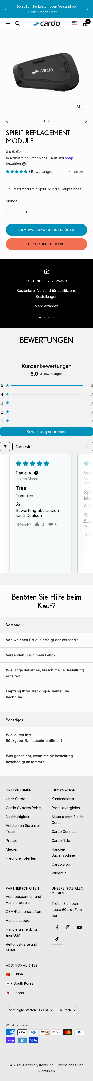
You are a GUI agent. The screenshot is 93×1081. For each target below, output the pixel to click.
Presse (11, 840)
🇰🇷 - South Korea (20, 983)
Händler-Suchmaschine (63, 852)
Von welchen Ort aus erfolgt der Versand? (42, 640)
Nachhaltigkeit (17, 817)
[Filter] (5, 446)
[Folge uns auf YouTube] (79, 927)
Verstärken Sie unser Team (23, 828)
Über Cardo (15, 799)
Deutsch (65, 1010)
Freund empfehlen (21, 858)
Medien (12, 849)
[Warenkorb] (84, 23)
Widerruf (59, 873)
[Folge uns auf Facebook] (57, 927)
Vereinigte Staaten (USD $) (28, 1010)
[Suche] (17, 23)
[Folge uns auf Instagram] (68, 927)
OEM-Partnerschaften (23, 911)
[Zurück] (8, 121)
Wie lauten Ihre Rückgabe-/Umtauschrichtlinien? (34, 738)
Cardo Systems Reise (23, 808)
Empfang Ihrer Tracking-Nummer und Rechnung (38, 694)
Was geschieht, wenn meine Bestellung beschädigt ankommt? (39, 759)
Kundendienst (63, 799)
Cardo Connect (64, 831)
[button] (17, 171)
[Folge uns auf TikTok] (57, 938)
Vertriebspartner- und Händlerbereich (23, 900)
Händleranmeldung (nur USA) (21, 932)
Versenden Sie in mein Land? (31, 655)
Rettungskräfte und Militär (21, 947)
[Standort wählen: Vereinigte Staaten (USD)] (74, 23)
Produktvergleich (66, 808)
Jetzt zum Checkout (46, 244)
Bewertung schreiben (46, 431)
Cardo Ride (61, 840)
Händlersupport (18, 920)
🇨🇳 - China (14, 974)
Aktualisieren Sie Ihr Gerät (68, 820)
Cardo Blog (61, 864)
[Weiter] (85, 121)
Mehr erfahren (46, 306)
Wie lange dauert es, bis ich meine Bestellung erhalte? (45, 673)
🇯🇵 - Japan (15, 993)
